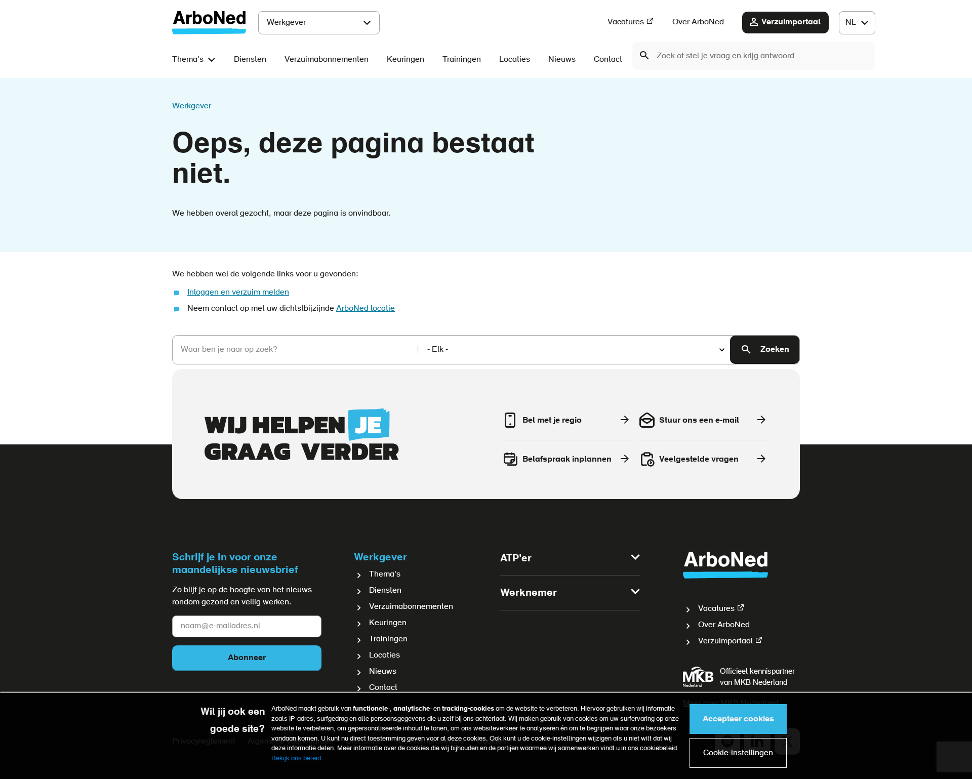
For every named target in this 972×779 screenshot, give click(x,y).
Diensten (250, 60)
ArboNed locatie (365, 309)
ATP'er (516, 559)
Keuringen (405, 60)
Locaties (514, 60)
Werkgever (286, 23)
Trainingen (461, 60)
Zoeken (774, 350)
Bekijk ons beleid (296, 758)
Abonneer (247, 658)
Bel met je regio (552, 421)
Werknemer (528, 593)
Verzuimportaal (791, 22)
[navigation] (857, 22)
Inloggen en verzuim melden (238, 293)
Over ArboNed (698, 22)
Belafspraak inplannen (567, 460)
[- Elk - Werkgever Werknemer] (575, 350)
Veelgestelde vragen (699, 460)
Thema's (188, 60)
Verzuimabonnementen (327, 60)
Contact (608, 60)
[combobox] (753, 56)
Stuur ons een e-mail (699, 421)
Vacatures (626, 22)
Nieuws (562, 60)
